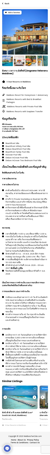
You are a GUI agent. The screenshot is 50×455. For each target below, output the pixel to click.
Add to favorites (14, 12)
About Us (22, 440)
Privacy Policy (33, 440)
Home (13, 440)
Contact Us (35, 442)
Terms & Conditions (19, 442)
